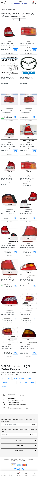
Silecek (32, 382)
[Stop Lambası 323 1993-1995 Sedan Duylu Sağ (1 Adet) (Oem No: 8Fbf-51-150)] (9, 99)
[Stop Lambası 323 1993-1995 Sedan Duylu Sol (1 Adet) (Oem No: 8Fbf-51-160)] (28, 99)
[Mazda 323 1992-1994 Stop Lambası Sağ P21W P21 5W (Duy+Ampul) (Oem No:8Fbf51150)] (28, 166)
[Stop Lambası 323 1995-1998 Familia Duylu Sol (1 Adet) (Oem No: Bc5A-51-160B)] (9, 334)
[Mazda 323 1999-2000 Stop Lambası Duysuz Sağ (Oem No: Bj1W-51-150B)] (28, 200)
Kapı (26, 382)
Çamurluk (4, 382)
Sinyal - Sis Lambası (19, 378)
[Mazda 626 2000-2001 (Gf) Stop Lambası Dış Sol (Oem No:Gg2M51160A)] (9, 301)
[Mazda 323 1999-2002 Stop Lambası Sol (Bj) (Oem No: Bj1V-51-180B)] (9, 267)
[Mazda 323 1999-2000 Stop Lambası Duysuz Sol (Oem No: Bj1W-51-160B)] (9, 233)
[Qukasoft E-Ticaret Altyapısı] (19, 469)
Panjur (12, 382)
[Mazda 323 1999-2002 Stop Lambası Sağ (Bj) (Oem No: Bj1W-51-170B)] (28, 233)
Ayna (3, 378)
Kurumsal (19, 440)
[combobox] (3, 434)
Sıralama (23, 19)
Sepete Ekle (10, 53)
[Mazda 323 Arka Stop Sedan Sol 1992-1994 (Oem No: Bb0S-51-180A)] (28, 65)
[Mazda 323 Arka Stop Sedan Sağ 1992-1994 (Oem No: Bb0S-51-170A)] (9, 65)
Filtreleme (15, 19)
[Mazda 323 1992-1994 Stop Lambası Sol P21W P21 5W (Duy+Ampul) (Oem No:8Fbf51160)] (28, 31)
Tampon (4, 386)
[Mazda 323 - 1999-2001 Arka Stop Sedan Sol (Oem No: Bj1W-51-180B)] (28, 132)
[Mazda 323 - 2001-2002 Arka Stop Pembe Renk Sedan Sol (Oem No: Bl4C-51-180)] (9, 31)
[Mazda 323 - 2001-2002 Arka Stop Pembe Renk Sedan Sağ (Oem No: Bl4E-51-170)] (9, 166)
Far (9, 378)
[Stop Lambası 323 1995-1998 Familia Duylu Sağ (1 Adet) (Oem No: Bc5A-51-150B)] (28, 301)
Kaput (19, 382)
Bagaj (29, 378)
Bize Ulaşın (19, 450)
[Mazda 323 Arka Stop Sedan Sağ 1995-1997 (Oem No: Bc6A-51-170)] (28, 267)
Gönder (34, 424)
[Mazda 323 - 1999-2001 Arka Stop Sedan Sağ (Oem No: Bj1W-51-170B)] (9, 132)
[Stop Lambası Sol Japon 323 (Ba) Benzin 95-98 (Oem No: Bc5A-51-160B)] (28, 334)
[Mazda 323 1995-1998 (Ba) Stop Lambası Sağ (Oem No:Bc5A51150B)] (9, 200)
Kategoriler (19, 445)
